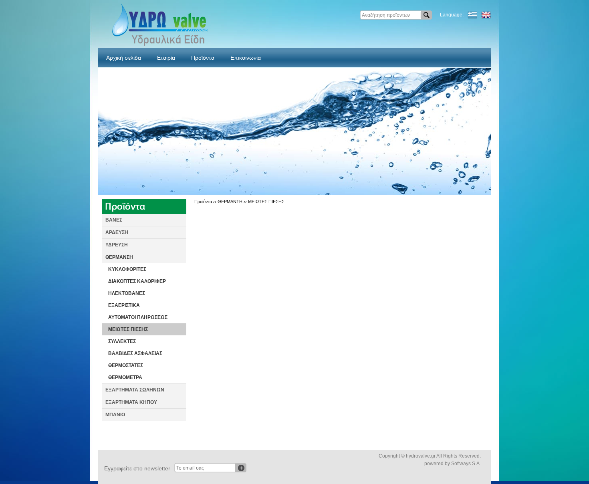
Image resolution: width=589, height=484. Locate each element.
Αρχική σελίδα (123, 57)
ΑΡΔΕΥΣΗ (116, 232)
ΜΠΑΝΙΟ (115, 414)
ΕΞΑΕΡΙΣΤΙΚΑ (124, 305)
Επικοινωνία (245, 57)
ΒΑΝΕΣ (113, 220)
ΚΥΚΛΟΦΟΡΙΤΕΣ (127, 269)
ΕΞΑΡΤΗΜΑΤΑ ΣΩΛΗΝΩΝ (134, 390)
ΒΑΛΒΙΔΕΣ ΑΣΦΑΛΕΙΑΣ (135, 353)
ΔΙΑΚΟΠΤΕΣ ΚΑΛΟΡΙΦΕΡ (137, 281)
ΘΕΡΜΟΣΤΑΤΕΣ (125, 365)
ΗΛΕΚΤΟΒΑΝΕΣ (126, 293)
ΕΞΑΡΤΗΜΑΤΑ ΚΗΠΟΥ (131, 402)
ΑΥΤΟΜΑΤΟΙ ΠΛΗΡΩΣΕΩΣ (137, 317)
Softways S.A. (466, 463)
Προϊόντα (202, 57)
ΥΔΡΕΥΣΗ (116, 245)
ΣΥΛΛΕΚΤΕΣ (122, 341)
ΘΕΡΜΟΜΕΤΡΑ (125, 377)
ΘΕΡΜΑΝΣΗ (119, 257)
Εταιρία (166, 57)
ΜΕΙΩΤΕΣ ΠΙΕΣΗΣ (128, 329)
